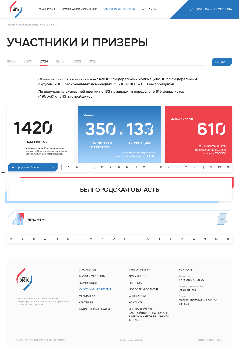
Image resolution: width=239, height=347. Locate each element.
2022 (77, 61)
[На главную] (16, 9)
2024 (44, 61)
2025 (27, 61)
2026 (11, 61)
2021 (93, 61)
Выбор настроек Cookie (131, 340)
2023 (60, 61)
